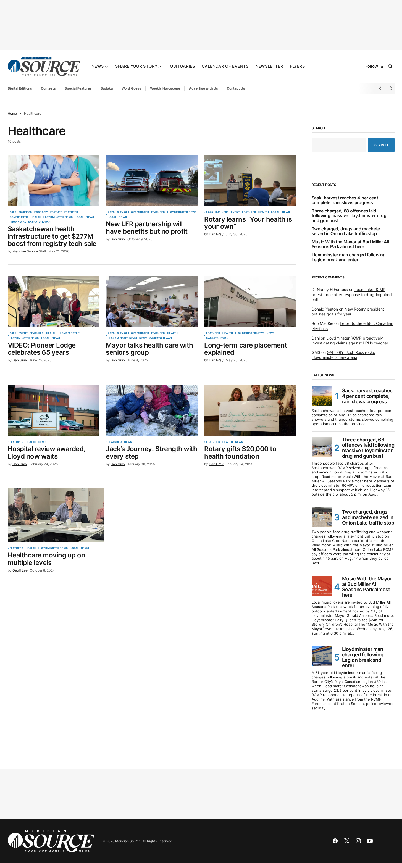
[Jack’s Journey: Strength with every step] (152, 410)
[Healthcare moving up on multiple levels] (56, 515)
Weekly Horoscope (165, 88)
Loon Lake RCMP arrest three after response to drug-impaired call (352, 294)
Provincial (18, 221)
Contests (48, 88)
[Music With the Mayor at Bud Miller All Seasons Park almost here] (322, 586)
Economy (41, 212)
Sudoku (107, 88)
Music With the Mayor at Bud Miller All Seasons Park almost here (350, 244)
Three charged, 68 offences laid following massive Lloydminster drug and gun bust (349, 216)
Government (19, 217)
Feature (56, 212)
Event (235, 212)
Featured (71, 212)
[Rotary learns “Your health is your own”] (250, 180)
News (90, 217)
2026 (13, 212)
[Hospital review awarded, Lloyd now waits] (53, 410)
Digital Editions (20, 88)
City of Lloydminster (133, 212)
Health (36, 217)
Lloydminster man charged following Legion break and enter (349, 257)
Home (12, 113)
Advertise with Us (203, 88)
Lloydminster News (58, 217)
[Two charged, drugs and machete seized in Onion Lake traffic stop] (322, 517)
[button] (390, 66)
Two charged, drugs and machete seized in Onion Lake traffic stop (346, 231)
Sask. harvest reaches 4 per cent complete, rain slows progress (345, 200)
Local (79, 217)
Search (318, 128)
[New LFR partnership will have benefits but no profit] (152, 180)
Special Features (78, 88)
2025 (111, 212)
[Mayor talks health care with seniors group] (152, 301)
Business (25, 212)
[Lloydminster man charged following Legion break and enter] (322, 656)
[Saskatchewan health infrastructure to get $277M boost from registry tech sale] (53, 180)
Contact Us (236, 88)
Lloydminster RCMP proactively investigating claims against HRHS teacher (350, 340)
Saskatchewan (39, 221)
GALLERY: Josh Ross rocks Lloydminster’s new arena (343, 355)
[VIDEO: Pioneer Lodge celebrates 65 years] (53, 301)
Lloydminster (69, 333)
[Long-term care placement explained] (250, 301)
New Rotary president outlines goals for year (348, 311)
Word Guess (131, 88)
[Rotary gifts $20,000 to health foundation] (250, 410)
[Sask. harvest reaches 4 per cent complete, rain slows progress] (322, 396)
